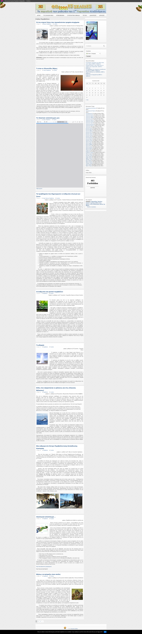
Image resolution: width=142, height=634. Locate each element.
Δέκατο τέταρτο (89, 147)
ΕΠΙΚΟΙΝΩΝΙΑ (60, 15)
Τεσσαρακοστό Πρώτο (90, 110)
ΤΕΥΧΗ (85, 15)
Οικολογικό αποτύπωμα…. (46, 517)
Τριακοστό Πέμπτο (90, 120)
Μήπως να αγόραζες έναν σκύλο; (48, 574)
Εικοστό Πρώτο (89, 139)
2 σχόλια (58, 198)
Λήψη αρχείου (39, 188)
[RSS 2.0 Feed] (65, 628)
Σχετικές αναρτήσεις (91, 206)
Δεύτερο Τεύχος (89, 155)
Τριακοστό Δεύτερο (90, 124)
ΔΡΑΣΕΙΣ (101, 15)
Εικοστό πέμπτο (89, 133)
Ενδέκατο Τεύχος (89, 152)
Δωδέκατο (88, 151)
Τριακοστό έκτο (89, 118)
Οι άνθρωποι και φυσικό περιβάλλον (49, 292)
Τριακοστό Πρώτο (89, 125)
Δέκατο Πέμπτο (89, 148)
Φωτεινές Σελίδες (74, 628)
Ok (105, 631)
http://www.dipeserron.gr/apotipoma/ (44, 566)
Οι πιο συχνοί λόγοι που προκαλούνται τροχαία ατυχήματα (57, 22)
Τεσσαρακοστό (89, 113)
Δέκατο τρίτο (88, 149)
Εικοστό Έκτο (89, 132)
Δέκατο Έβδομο (89, 144)
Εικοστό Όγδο (89, 129)
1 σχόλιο (52, 392)
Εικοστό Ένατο (89, 128)
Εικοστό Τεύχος (89, 140)
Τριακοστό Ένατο (89, 114)
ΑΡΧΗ (38, 15)
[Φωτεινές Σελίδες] (71, 8)
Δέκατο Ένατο (89, 141)
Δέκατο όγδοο (89, 143)
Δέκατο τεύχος (89, 153)
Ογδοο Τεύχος (89, 157)
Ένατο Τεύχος (89, 156)
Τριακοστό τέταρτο (90, 121)
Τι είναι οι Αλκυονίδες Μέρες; (47, 68)
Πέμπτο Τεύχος (89, 161)
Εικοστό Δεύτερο (89, 137)
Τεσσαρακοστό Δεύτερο (91, 108)
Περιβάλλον (49, 24)
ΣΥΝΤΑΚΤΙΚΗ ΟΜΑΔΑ (73, 15)
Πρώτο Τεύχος (89, 165)
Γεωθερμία (40, 345)
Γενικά (44, 70)
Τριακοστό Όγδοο (89, 116)
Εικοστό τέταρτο (89, 135)
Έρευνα (44, 24)
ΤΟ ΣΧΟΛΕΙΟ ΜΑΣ (48, 15)
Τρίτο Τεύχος (88, 164)
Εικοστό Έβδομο (89, 130)
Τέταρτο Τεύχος (89, 163)
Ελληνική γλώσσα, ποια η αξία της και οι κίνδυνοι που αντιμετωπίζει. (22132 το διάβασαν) (94, 67)
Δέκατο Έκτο (88, 145)
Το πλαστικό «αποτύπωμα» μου (47, 118)
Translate (88, 56)
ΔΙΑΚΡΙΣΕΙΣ (93, 15)
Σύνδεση (28, 1)
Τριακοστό (88, 126)
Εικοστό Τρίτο (89, 136)
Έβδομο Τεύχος (89, 159)
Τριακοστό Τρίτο (89, 122)
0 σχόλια (55, 24)
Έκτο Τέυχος (88, 160)
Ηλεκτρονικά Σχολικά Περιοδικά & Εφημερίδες (15, 1)
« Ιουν (87, 99)
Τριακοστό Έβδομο (90, 117)
